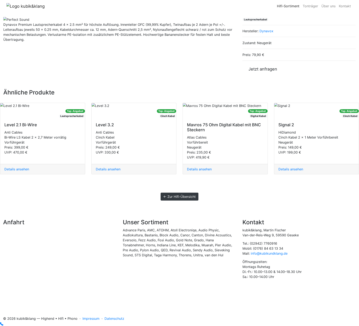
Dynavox (266, 31)
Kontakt (345, 6)
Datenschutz (114, 318)
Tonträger (310, 6)
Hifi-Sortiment (288, 6)
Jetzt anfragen (261, 69)
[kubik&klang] (25, 6)
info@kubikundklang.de (269, 253)
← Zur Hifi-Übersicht (179, 197)
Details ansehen (16, 169)
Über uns (328, 6)
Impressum (91, 318)
